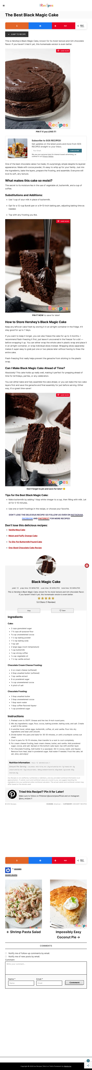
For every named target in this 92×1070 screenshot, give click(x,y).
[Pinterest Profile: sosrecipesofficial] (13, 795)
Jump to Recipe (18, 34)
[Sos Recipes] (46, 5)
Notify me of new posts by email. (24, 956)
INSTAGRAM (77, 515)
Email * (39, 979)
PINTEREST (43, 518)
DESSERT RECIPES (11, 875)
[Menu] (3, 5)
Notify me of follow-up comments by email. (29, 953)
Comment (10, 960)
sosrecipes (17, 868)
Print (29, 611)
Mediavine (67, 1066)
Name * (11, 979)
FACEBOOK (27, 518)
